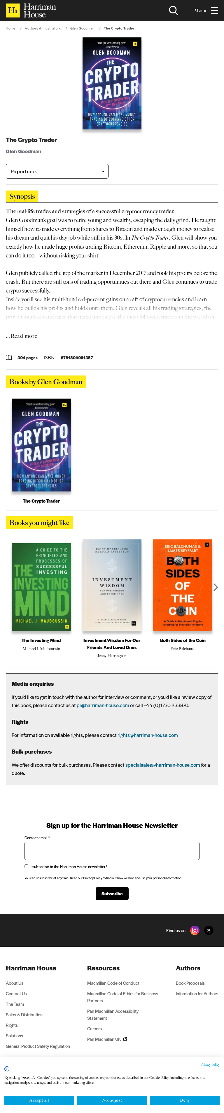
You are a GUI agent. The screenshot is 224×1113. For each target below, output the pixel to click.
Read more (23, 336)
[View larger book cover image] (112, 83)
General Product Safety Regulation (38, 1046)
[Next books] (216, 587)
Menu (200, 10)
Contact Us (16, 993)
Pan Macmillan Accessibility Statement (113, 1014)
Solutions (14, 1035)
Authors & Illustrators (43, 28)
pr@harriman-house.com (103, 705)
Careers (94, 1028)
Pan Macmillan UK (104, 1039)
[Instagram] (195, 930)
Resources (103, 967)
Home (10, 28)
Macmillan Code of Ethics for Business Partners (122, 996)
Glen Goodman (82, 28)
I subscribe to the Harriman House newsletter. (69, 866)
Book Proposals (190, 983)
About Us (14, 983)
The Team (15, 1004)
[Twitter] (209, 930)
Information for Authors (197, 993)
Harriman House (31, 967)
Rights (12, 1025)
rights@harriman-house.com (148, 734)
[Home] (31, 11)
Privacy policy (210, 1064)
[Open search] (173, 10)
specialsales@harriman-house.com (162, 764)
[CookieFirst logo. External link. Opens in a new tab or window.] (6, 1069)
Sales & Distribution (24, 1014)
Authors (188, 967)
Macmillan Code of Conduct (113, 983)
